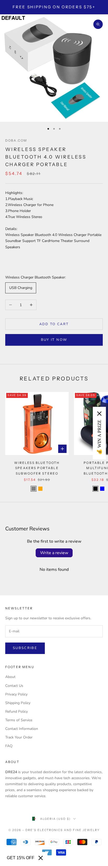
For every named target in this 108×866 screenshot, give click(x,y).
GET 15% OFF (20, 858)
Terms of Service (18, 720)
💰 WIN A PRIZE (99, 437)
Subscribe (25, 648)
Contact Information (21, 728)
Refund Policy (16, 711)
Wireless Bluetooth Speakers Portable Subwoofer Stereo (37, 468)
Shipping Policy (17, 702)
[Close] (41, 858)
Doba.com (16, 140)
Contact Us (14, 685)
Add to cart (54, 324)
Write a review (54, 553)
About (10, 676)
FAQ (9, 745)
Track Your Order (19, 737)
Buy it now (54, 339)
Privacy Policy (16, 694)
